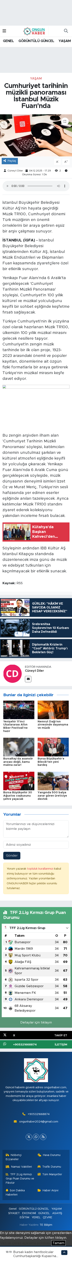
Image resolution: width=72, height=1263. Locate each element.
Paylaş (12, 160)
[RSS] (43, 1137)
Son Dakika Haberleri (15, 1192)
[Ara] (66, 31)
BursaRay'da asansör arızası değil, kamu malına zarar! (18, 762)
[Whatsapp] (36, 1137)
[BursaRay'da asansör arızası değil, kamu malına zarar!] (18, 746)
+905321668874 (39, 1114)
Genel (13, 1208)
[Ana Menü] (4, 31)
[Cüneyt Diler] (12, 673)
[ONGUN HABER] (34, 31)
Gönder (12, 855)
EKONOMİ (29, 1213)
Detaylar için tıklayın (36, 1022)
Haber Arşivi (50, 1190)
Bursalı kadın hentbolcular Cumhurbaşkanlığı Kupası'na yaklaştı (34, 1256)
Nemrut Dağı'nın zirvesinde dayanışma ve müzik (53, 724)
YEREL (36, 1217)
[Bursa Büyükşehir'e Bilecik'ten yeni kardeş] (53, 746)
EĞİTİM (24, 1217)
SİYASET (14, 1213)
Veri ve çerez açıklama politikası (25, 1243)
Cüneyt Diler (15, 171)
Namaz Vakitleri (21, 1166)
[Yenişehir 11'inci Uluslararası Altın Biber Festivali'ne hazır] (18, 709)
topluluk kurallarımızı (40, 868)
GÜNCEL (44, 1213)
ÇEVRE (47, 1217)
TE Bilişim (46, 1224)
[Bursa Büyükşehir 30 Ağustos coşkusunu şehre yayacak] (18, 780)
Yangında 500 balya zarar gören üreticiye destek (52, 795)
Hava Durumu (51, 1155)
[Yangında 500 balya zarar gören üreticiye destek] (53, 780)
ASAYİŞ (57, 1213)
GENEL (8, 41)
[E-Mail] (28, 679)
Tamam (58, 1243)
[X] (29, 1137)
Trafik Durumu (51, 1166)
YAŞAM (65, 41)
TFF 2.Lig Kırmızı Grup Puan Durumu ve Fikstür (20, 1178)
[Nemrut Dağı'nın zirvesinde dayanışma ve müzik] (53, 709)
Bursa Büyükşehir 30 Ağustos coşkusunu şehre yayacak (17, 795)
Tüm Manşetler (52, 1174)
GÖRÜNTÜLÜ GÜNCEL (36, 41)
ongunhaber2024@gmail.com (38, 1121)
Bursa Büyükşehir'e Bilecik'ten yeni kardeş (51, 762)
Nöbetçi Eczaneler (14, 1157)
